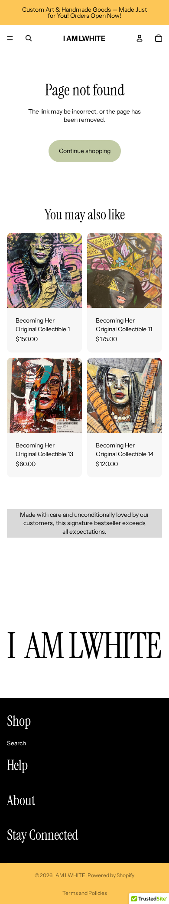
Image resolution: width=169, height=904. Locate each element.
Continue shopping (84, 151)
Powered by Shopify (111, 875)
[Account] (139, 38)
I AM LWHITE (69, 875)
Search (16, 743)
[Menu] (10, 38)
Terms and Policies (84, 893)
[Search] (28, 38)
